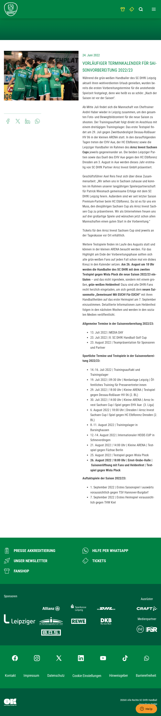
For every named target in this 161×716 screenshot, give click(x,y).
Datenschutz (56, 675)
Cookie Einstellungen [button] (86, 676)
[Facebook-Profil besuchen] (15, 658)
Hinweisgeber (118, 675)
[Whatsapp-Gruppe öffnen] (146, 658)
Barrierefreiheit (146, 675)
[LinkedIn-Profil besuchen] (81, 658)
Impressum (31, 675)
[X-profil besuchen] (59, 658)
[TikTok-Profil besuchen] (125, 658)
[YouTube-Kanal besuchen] (103, 658)
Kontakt (10, 675)
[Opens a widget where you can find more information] (146, 709)
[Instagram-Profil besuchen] (37, 658)
